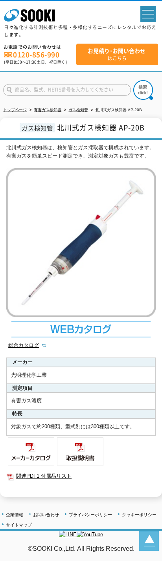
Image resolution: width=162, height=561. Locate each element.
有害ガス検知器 (47, 110)
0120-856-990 (36, 55)
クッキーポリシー (139, 514)
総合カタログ (23, 345)
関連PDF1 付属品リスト (44, 476)
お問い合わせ (46, 514)
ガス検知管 (78, 110)
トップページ (15, 110)
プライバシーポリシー (90, 514)
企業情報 (14, 514)
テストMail (146, 556)
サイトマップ (19, 524)
